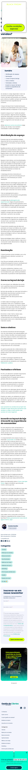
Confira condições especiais (14, 27)
